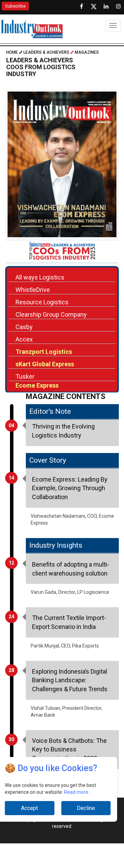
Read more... (77, 792)
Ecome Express (37, 385)
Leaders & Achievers (46, 52)
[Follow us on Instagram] (118, 6)
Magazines (87, 52)
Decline (86, 808)
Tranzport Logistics (44, 351)
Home (12, 52)
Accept (29, 808)
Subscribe (15, 6)
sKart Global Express (45, 364)
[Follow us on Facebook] (81, 6)
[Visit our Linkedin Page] (106, 6)
